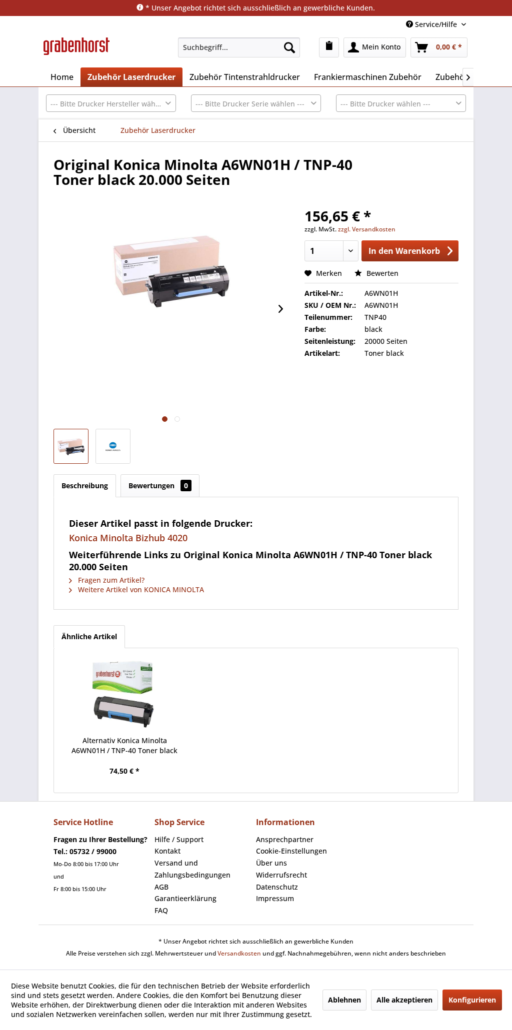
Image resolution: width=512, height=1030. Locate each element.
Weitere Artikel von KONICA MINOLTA (140, 589)
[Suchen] (289, 47)
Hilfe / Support (179, 839)
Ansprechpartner (285, 839)
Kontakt (167, 851)
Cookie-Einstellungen (291, 851)
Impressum (275, 898)
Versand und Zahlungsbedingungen (192, 869)
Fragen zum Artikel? (110, 580)
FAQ (161, 910)
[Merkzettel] (329, 47)
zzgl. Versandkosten (367, 229)
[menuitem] (239, 47)
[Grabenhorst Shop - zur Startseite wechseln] (77, 49)
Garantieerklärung (185, 898)
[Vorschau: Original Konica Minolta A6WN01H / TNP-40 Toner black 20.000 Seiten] (71, 446)
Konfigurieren (472, 1000)
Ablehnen (344, 1000)
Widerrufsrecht (281, 875)
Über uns (271, 863)
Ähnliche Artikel (89, 636)
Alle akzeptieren (404, 1000)
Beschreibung (85, 485)
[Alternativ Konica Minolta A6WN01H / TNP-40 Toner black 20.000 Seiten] (124, 696)
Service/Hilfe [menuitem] (436, 24)
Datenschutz (277, 887)
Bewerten (381, 273)
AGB (161, 887)
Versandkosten (239, 953)
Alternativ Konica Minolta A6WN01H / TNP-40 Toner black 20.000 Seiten (125, 746)
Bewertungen (158, 485)
